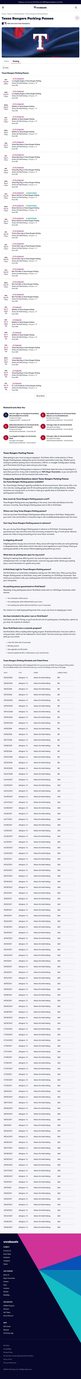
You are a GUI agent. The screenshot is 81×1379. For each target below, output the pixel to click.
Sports (10, 14)
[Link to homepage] (40, 7)
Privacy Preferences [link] (9, 1363)
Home (4, 14)
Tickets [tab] (6, 61)
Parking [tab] (16, 61)
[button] (5, 67)
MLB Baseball (19, 14)
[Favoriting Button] (77, 18)
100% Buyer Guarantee (49, 2)
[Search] (76, 7)
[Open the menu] (3, 7)
